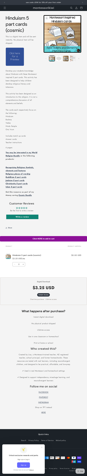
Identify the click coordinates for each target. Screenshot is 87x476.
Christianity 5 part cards (17, 183)
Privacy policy (53, 468)
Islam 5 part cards (14, 187)
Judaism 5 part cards (15, 180)
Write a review (22, 217)
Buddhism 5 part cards (16, 177)
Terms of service (65, 468)
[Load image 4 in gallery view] (73, 58)
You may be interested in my (18, 152)
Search (23, 440)
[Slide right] (78, 58)
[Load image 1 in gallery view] (52, 58)
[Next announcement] (82, 2)
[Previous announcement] (4, 2)
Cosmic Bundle (25, 195)
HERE (43, 412)
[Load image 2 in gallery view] (59, 58)
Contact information (75, 471)
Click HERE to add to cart (43, 239)
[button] (4, 7)
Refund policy (61, 440)
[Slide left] (46, 58)
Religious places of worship (18, 174)
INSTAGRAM (43, 402)
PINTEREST (43, 397)
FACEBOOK (43, 392)
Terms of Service (47, 440)
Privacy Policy (34, 440)
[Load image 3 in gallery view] (66, 58)
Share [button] (10, 228)
